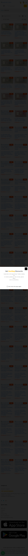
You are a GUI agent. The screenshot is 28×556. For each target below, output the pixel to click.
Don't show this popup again (14, 286)
